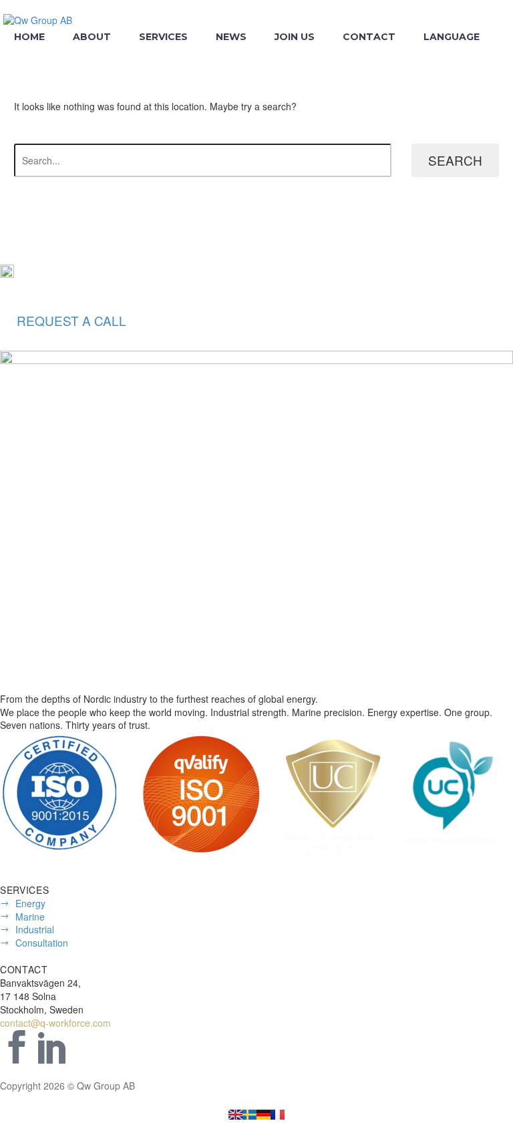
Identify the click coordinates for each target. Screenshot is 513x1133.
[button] (71, 320)
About (92, 37)
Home (29, 37)
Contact (369, 37)
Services (163, 37)
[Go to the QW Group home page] (235, 1113)
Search (455, 160)
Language (451, 37)
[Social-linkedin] (52, 1047)
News (231, 37)
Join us (295, 37)
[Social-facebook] (16, 1047)
